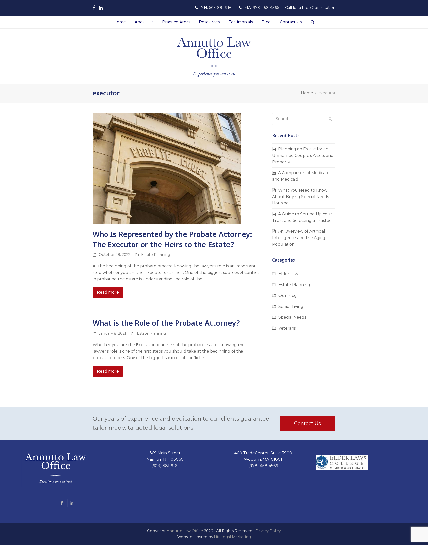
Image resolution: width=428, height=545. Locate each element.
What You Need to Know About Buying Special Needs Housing (300, 196)
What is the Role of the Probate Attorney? (166, 323)
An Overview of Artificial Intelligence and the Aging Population (298, 238)
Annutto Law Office (185, 531)
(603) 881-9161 (165, 465)
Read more (108, 292)
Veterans (287, 328)
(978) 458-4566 (263, 465)
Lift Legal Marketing (232, 537)
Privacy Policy (268, 531)
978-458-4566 (266, 7)
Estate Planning (155, 254)
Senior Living (290, 306)
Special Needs (292, 317)
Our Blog (287, 295)
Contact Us (307, 423)
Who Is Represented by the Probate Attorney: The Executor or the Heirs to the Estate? (172, 239)
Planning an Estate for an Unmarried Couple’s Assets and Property (303, 155)
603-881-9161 (221, 7)
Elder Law (288, 273)
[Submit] (330, 118)
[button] (312, 22)
